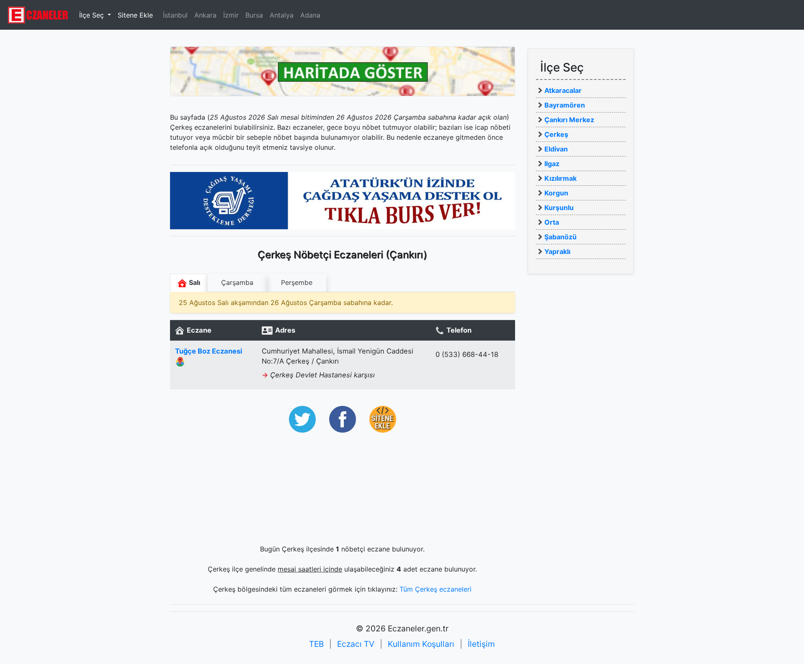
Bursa (254, 15)
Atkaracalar (563, 90)
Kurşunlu (559, 207)
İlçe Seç (92, 15)
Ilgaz (551, 163)
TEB (316, 644)
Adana (310, 15)
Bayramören (564, 105)
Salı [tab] (193, 282)
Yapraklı (557, 251)
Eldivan (556, 149)
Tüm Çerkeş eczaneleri (435, 589)
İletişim (481, 644)
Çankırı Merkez (569, 119)
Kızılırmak (560, 178)
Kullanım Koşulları (421, 644)
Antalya (282, 15)
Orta (551, 222)
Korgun (556, 193)
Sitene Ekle (135, 15)
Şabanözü (560, 237)
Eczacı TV (355, 644)
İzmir (231, 15)
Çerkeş (556, 134)
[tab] (237, 283)
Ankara (205, 15)
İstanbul (175, 15)
